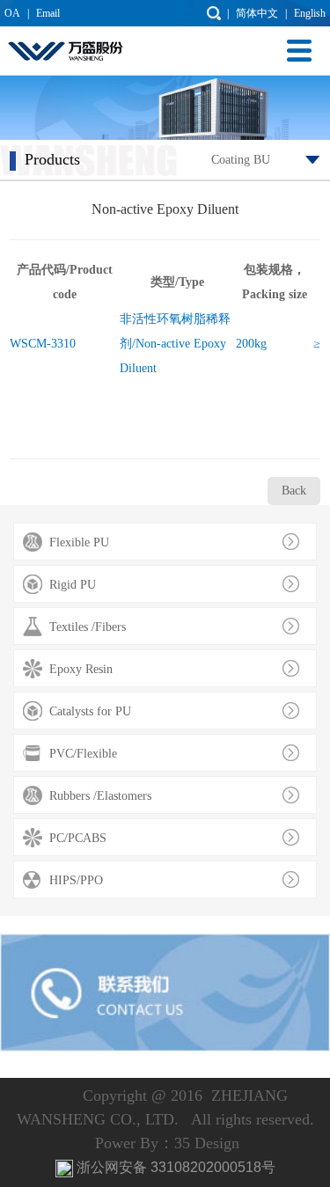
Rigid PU (72, 584)
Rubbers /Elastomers (100, 795)
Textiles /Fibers (87, 627)
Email (48, 13)
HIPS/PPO (76, 880)
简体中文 (257, 13)
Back (294, 490)
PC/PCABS (77, 838)
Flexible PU (79, 542)
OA (12, 13)
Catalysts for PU (90, 711)
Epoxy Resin (81, 669)
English (310, 13)
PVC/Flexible (83, 753)
